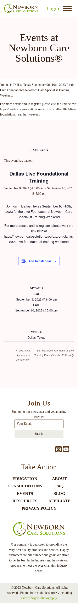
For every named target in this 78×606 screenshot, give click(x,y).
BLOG (59, 493)
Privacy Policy (39, 508)
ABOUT (59, 478)
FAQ (59, 486)
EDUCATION (24, 478)
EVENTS (25, 493)
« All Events (39, 150)
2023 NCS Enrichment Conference (23, 355)
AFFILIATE (59, 501)
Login (52, 8)
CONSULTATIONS (24, 486)
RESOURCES (24, 501)
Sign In (39, 433)
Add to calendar (39, 261)
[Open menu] (67, 8)
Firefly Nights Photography (39, 598)
